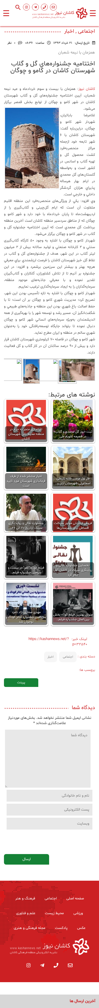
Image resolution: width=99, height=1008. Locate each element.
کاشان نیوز (86, 88)
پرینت (21, 682)
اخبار (51, 657)
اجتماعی (68, 657)
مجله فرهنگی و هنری (29, 928)
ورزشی (78, 913)
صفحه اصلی (75, 898)
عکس (81, 928)
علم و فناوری (25, 913)
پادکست (61, 928)
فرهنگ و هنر (25, 898)
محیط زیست (54, 913)
